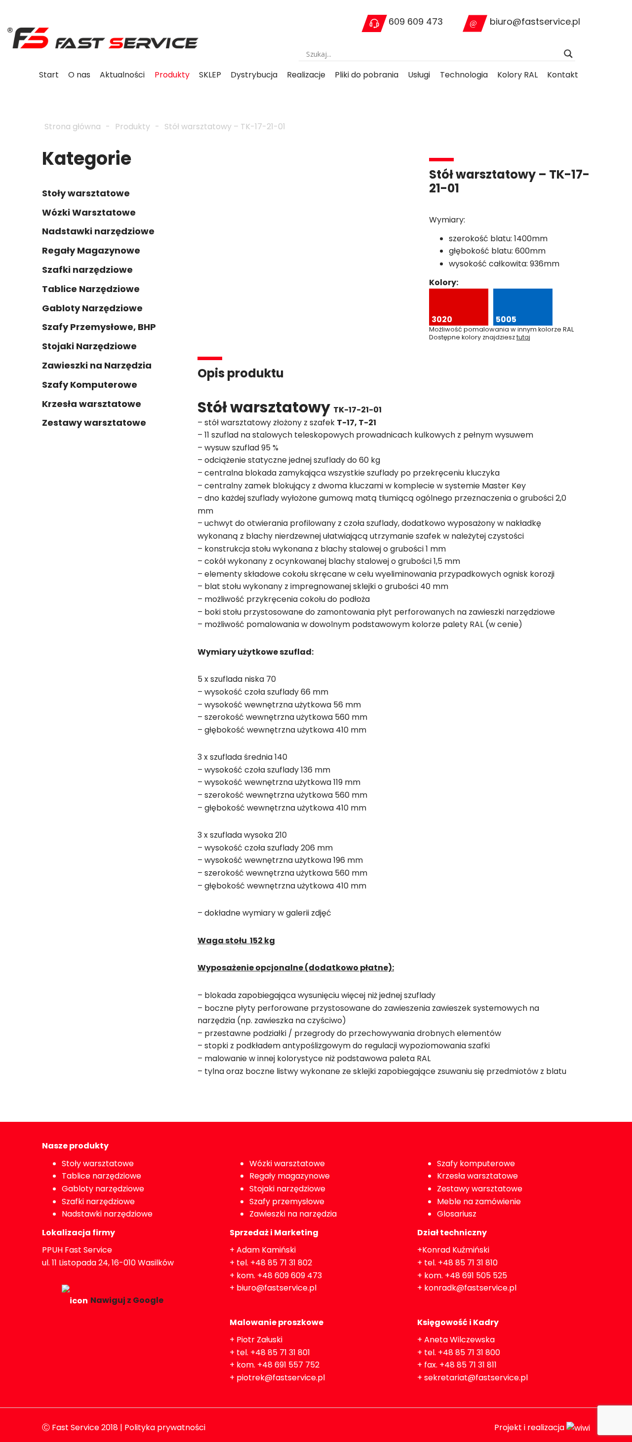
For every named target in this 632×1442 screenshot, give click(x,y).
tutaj (523, 337)
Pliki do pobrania (366, 74)
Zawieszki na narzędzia (293, 1214)
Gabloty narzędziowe (103, 1188)
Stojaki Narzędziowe (89, 346)
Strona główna (72, 126)
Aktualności (122, 74)
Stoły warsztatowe (86, 193)
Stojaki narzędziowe (287, 1188)
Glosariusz (456, 1214)
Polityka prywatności (164, 1427)
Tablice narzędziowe (101, 1176)
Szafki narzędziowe (87, 269)
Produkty (172, 74)
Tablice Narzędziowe (91, 289)
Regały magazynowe (289, 1176)
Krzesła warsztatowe (91, 404)
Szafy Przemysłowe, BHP (99, 327)
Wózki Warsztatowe (89, 212)
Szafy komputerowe (476, 1163)
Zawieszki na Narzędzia (97, 365)
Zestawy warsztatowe (94, 422)
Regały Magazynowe (91, 250)
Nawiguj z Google (126, 1300)
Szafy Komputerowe (89, 384)
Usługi (419, 74)
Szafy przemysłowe (286, 1201)
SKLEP (210, 74)
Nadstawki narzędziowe (98, 231)
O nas (79, 74)
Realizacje (306, 74)
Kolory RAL (517, 74)
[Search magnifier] (568, 54)
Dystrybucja (254, 74)
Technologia (464, 74)
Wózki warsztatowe (287, 1163)
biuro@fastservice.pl (535, 21)
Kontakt (562, 74)
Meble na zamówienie (479, 1201)
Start (49, 74)
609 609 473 (416, 21)
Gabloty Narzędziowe (92, 308)
